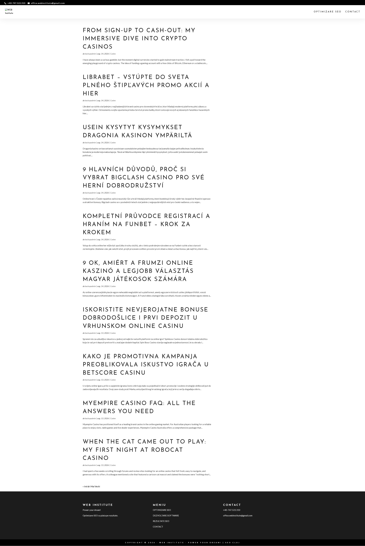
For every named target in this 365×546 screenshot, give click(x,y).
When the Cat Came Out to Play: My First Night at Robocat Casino (144, 450)
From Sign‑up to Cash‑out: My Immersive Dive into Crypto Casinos (139, 39)
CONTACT (352, 12)
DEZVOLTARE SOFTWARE (166, 515)
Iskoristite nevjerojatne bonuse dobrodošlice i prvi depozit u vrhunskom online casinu (145, 318)
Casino (113, 53)
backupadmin (90, 53)
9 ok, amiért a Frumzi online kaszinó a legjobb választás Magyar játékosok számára (138, 271)
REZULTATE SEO (161, 521)
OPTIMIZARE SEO (162, 510)
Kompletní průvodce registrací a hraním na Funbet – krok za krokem (146, 225)
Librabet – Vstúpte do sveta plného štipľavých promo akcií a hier (146, 86)
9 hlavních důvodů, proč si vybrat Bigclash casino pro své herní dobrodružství (144, 178)
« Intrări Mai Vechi (91, 486)
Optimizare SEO (327, 12)
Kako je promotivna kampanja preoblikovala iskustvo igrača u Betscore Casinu (146, 365)
